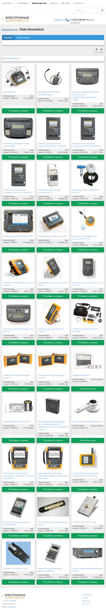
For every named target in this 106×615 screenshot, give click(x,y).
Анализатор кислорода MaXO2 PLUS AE (85, 191)
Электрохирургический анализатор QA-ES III (87, 569)
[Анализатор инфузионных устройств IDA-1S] (53, 174)
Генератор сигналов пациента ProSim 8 (85, 330)
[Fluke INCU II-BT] (18, 77)
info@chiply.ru (11, 607)
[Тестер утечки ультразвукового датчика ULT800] (18, 507)
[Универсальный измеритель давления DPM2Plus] (53, 553)
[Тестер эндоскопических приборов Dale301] (53, 507)
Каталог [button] (8, 3)
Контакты (78, 3)
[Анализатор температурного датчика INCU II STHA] (88, 221)
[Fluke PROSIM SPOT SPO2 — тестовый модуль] (53, 77)
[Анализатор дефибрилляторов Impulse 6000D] (18, 128)
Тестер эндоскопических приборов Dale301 (53, 523)
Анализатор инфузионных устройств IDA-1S (49, 191)
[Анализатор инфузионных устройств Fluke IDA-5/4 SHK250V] (18, 174)
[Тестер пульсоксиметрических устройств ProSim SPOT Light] (88, 458)
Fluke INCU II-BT (9, 92)
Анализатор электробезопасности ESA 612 (53, 284)
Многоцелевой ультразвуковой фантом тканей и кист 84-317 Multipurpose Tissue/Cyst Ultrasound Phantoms (53, 425)
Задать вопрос (62, 19)
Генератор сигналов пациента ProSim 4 (51, 330)
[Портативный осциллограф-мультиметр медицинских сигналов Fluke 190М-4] (53, 458)
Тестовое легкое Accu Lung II (15, 568)
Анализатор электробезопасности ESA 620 (18, 330)
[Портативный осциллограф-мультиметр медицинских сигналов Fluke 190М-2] (18, 458)
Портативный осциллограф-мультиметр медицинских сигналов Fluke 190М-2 (18, 475)
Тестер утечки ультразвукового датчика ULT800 (16, 523)
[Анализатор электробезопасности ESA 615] (88, 267)
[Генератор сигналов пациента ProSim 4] (53, 314)
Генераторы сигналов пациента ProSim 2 (16, 376)
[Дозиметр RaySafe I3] (88, 360)
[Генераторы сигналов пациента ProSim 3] (53, 360)
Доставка (65, 3)
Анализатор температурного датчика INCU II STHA (84, 237)
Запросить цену (88, 389)
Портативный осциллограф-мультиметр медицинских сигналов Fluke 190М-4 (53, 475)
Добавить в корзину (19, 111)
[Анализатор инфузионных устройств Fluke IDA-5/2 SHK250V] (88, 128)
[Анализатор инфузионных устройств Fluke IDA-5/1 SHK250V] (53, 128)
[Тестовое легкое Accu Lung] (88, 507)
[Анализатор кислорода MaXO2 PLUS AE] (88, 174)
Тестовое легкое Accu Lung (84, 522)
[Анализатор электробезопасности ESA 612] (53, 267)
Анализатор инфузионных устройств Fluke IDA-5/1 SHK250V (52, 145)
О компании (22, 3)
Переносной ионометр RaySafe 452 (87, 422)
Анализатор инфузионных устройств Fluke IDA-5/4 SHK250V (17, 191)
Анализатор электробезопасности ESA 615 (87, 284)
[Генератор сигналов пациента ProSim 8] (88, 314)
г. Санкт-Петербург (9, 601)
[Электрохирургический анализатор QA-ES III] (88, 553)
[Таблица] (101, 49)
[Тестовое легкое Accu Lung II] (18, 553)
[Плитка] (96, 49)
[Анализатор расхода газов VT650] (18, 221)
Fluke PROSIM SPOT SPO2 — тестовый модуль (49, 93)
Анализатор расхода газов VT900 (52, 236)
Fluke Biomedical (11, 58)
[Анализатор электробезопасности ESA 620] (18, 314)
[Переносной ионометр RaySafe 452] (88, 406)
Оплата (53, 3)
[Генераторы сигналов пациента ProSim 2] (18, 360)
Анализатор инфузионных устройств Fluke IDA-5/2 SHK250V (86, 145)
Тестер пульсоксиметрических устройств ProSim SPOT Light (85, 474)
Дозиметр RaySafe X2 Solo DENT (17, 422)
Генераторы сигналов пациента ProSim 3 (51, 376)
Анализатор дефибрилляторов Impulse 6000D (16, 145)
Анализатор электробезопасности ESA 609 (18, 284)
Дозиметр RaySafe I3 (81, 375)
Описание (8, 38)
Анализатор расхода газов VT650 (17, 236)
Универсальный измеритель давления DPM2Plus (50, 569)
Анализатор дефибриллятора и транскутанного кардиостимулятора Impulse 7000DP (85, 96)
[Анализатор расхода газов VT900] (53, 221)
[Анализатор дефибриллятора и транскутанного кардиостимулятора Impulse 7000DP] (88, 77)
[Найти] (102, 10)
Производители (39, 3)
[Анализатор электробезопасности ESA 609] (18, 267)
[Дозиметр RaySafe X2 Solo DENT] (18, 406)
